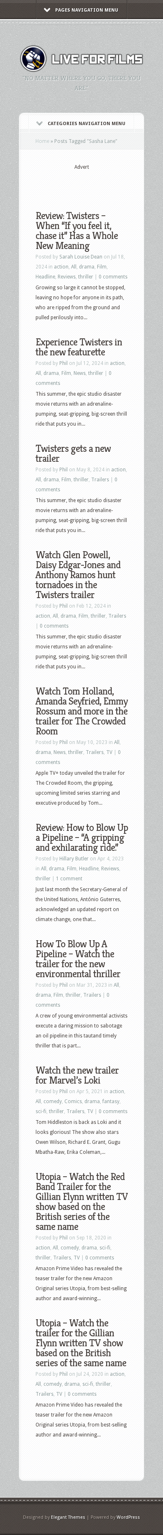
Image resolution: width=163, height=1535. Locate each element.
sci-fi (41, 1111)
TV (109, 752)
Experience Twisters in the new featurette (79, 347)
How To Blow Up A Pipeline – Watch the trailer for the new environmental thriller (78, 959)
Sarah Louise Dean (80, 257)
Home (42, 141)
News (80, 373)
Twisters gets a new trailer (73, 453)
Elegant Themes (68, 1517)
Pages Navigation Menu (86, 10)
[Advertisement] (99, 183)
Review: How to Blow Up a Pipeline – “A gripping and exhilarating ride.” (82, 837)
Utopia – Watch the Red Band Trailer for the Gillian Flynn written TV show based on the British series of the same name (82, 1201)
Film (102, 267)
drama (86, 267)
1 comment (69, 879)
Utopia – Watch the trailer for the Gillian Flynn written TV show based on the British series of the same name (81, 1343)
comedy (52, 1101)
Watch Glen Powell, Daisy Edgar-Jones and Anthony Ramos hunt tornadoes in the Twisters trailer (78, 575)
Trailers (100, 480)
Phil (63, 363)
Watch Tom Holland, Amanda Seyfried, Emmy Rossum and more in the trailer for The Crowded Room (81, 711)
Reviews (67, 277)
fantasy (111, 1101)
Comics (73, 1101)
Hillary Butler (74, 859)
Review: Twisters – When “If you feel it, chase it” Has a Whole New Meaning (77, 230)
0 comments (113, 277)
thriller (85, 277)
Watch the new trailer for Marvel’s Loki (77, 1075)
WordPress (128, 1517)
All (73, 267)
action (61, 267)
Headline (45, 277)
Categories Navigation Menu (86, 123)
